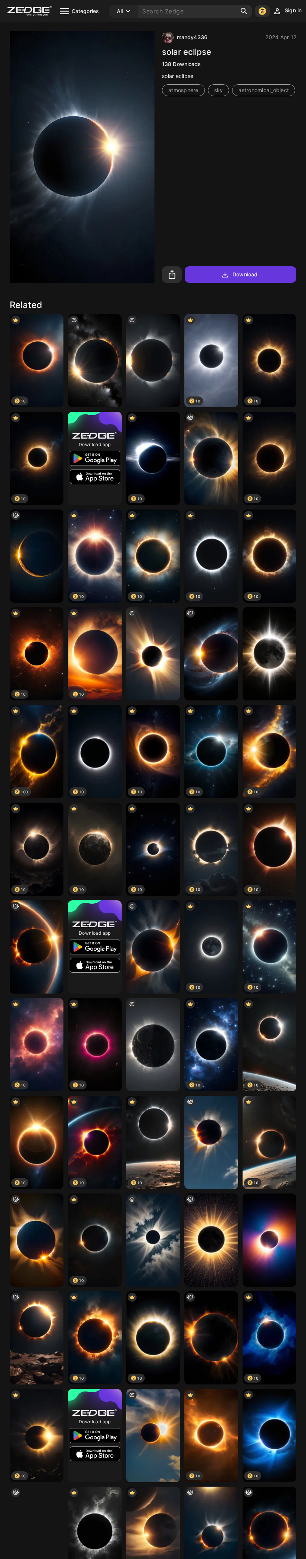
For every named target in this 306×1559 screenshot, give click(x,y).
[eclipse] (211, 458)
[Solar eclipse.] (153, 360)
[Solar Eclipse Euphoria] (211, 1142)
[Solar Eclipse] (269, 653)
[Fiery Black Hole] (269, 1240)
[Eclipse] (153, 653)
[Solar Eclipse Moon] (36, 556)
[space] (95, 360)
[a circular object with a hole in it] (153, 1044)
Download (244, 274)
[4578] (36, 1337)
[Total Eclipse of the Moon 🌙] (211, 1240)
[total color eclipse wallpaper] (153, 947)
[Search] (244, 11)
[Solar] (211, 653)
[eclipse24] (211, 1337)
